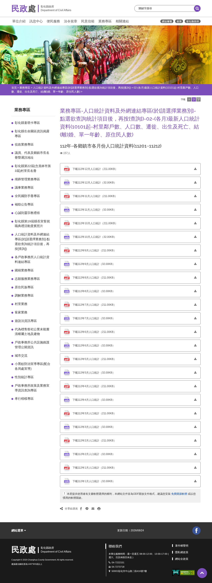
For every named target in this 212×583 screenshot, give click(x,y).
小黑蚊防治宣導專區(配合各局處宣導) (32, 366)
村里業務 (21, 304)
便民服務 (53, 21)
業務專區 (105, 21)
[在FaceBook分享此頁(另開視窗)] (81, 509)
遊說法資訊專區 (26, 321)
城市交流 (21, 355)
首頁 (14, 87)
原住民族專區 (24, 287)
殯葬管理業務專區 (27, 179)
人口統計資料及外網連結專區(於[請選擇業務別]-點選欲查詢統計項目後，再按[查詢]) (82, 87)
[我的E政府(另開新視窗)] (175, 572)
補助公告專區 (24, 204)
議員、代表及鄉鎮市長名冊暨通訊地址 (32, 155)
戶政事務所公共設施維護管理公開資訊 (32, 345)
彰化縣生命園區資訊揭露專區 (32, 133)
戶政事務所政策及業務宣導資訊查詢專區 (32, 388)
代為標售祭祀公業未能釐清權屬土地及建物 (32, 332)
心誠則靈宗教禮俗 (27, 213)
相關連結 (122, 21)
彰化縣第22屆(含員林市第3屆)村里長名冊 (33, 168)
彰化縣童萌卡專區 (27, 123)
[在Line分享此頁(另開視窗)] (87, 509)
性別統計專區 (24, 377)
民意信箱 (87, 21)
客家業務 (21, 312)
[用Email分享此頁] (93, 509)
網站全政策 (181, 559)
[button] (189, 99)
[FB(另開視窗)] (196, 530)
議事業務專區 (24, 187)
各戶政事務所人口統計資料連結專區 (32, 259)
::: (10, 20)
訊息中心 (36, 21)
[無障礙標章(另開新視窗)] (187, 572)
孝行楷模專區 (24, 398)
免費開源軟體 (179, 493)
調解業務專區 (24, 295)
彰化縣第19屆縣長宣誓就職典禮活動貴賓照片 (32, 224)
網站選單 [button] (17, 530)
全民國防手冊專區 (27, 196)
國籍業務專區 (24, 270)
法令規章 (70, 21)
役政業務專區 (24, 144)
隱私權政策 (181, 552)
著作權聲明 (181, 545)
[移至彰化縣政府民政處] (179, 21)
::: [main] (58, 109)
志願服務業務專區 (27, 278)
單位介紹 (19, 21)
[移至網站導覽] (166, 21)
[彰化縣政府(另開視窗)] (192, 21)
